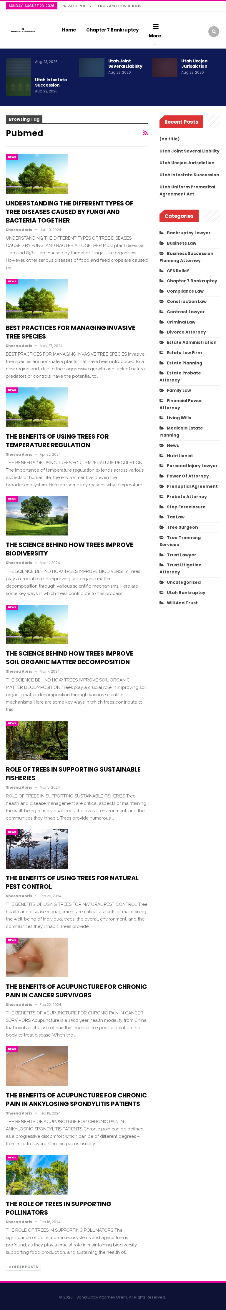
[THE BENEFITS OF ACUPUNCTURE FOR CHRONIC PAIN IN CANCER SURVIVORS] (37, 957)
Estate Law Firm (184, 353)
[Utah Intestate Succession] (18, 86)
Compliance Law (185, 291)
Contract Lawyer (186, 312)
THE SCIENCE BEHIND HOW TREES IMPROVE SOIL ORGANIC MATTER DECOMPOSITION (69, 657)
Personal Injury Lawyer (192, 466)
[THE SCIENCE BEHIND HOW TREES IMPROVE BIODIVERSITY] (37, 515)
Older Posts (24, 1266)
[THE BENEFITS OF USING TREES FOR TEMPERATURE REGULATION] (37, 407)
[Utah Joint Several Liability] (91, 67)
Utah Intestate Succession (51, 82)
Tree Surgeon (182, 527)
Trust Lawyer (181, 555)
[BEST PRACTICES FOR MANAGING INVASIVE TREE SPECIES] (37, 298)
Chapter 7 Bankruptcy (112, 30)
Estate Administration (192, 342)
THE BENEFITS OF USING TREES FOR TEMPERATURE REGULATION (57, 440)
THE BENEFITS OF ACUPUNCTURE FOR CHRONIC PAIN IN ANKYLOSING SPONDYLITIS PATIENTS (76, 1099)
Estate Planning (184, 363)
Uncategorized (184, 582)
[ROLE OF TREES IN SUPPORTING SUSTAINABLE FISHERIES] (37, 740)
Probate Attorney (187, 497)
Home (69, 30)
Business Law (181, 243)
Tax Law (176, 517)
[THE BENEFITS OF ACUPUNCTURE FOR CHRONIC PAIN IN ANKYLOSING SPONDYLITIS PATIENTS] (37, 1066)
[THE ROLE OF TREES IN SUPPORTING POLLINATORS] (37, 1174)
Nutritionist (180, 456)
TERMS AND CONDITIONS (118, 6)
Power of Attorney (188, 476)
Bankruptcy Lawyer (189, 233)
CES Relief (178, 271)
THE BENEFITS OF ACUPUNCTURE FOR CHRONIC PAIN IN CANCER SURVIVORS (76, 990)
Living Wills (179, 418)
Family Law (179, 390)
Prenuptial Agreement (192, 486)
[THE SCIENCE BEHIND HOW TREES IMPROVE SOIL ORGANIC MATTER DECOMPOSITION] (37, 624)
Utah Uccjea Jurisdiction (194, 63)
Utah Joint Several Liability (125, 63)
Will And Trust (182, 603)
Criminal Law (181, 322)
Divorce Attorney (186, 332)
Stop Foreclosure (186, 507)
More (155, 36)
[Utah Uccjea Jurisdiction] (164, 67)
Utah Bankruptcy (186, 593)
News (12, 157)
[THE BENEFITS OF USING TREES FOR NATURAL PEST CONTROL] (37, 849)
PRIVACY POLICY (77, 6)
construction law (187, 301)
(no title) (169, 139)
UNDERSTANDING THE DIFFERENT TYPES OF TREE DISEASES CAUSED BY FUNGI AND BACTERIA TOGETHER (69, 212)
